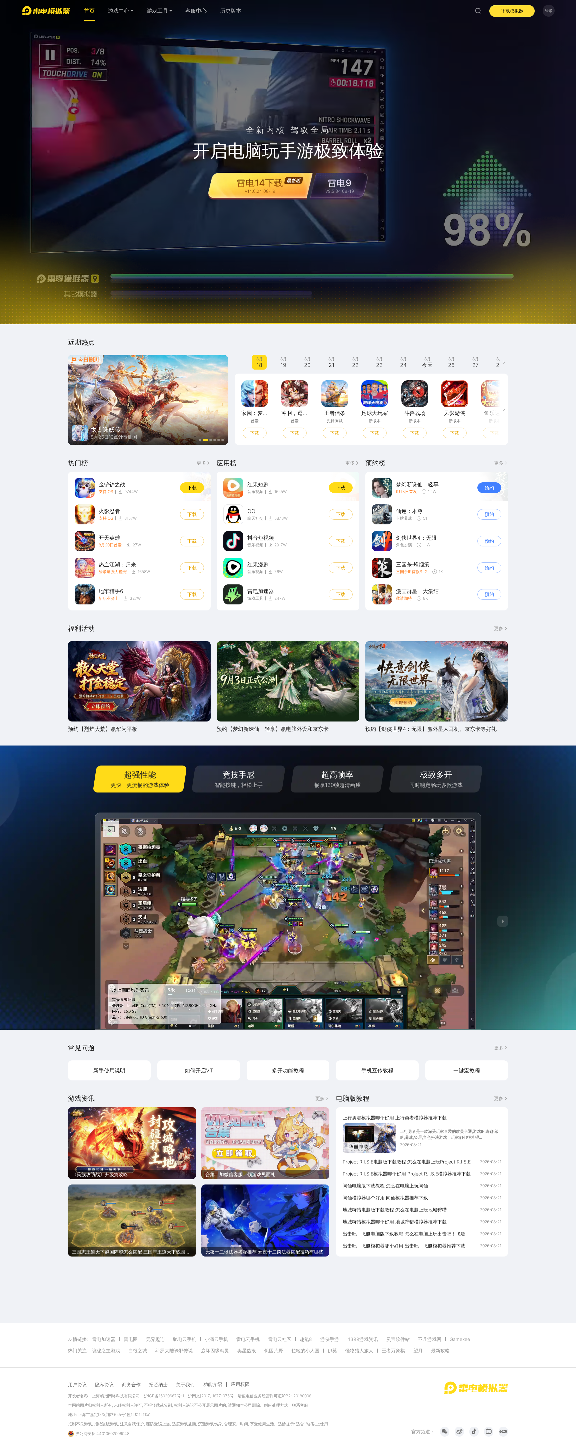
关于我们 (185, 1384)
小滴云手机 (216, 1339)
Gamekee (460, 1339)
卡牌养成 (404, 518)
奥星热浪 (246, 1350)
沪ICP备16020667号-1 (164, 1395)
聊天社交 (255, 518)
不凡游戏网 (429, 1339)
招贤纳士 (158, 1384)
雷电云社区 (279, 1339)
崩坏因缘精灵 (215, 1350)
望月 (418, 1350)
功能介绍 (212, 1384)
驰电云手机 (184, 1339)
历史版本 (230, 10)
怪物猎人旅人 (359, 1350)
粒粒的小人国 (305, 1350)
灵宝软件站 (398, 1339)
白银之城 (137, 1350)
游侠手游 (329, 1339)
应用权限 (240, 1384)
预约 (489, 487)
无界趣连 (155, 1339)
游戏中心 (118, 10)
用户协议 (77, 1384)
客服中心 (196, 10)
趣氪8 (306, 1339)
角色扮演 (404, 544)
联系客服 (300, 1405)
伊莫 (332, 1350)
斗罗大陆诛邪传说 (174, 1350)
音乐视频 (255, 491)
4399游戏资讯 (362, 1339)
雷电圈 (131, 1339)
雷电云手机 (248, 1339)
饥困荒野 (273, 1350)
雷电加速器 (103, 1339)
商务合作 (131, 1384)
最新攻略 (440, 1350)
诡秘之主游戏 (106, 1350)
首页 (89, 10)
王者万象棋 (393, 1350)
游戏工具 (255, 598)
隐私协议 (104, 1384)
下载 (254, 433)
